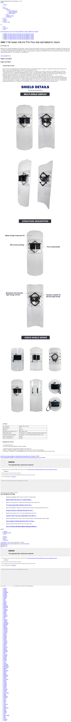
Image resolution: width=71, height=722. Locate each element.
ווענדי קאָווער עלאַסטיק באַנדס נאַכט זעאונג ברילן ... (19, 505)
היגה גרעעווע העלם (13, 10)
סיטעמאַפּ (4, 542)
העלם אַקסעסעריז (10, 15)
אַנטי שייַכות (8, 17)
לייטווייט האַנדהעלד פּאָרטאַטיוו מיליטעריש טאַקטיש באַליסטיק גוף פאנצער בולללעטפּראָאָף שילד (21, 457)
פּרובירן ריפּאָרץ (6, 22)
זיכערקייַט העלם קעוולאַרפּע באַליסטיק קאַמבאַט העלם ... (20, 521)
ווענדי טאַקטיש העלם (5, 543)
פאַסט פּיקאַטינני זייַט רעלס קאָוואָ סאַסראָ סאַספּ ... (19, 499)
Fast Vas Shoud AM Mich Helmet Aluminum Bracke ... (21, 526)
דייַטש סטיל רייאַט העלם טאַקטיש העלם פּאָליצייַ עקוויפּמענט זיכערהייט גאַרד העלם (18, 456)
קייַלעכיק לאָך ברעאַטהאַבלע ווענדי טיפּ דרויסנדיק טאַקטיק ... (21, 515)
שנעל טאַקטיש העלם (24, 543)
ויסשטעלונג (5, 540)
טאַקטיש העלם (12, 13)
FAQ (4, 538)
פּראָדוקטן (5, 8)
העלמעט (8, 9)
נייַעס (4, 18)
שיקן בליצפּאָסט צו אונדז (6, 55)
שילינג (7, 14)
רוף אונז (5, 20)
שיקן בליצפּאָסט (4, 546)
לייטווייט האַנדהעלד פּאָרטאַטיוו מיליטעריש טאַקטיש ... (20, 510)
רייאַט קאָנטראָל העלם (15, 543)
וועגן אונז (5, 19)
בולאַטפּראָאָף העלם (13, 12)
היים (4, 7)
